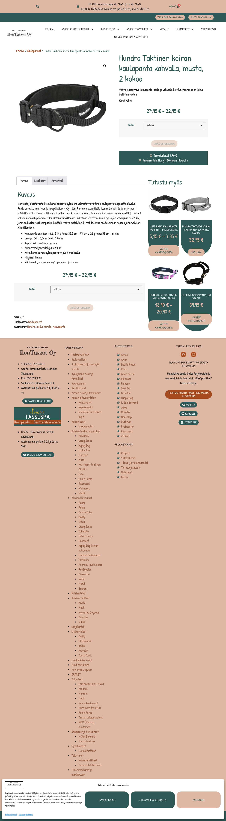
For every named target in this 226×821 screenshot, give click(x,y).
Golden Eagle (86, 536)
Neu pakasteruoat (88, 703)
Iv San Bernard (87, 736)
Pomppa (83, 617)
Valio (81, 579)
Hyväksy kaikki (107, 800)
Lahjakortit (183, 29)
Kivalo (82, 603)
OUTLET (76, 674)
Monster (83, 455)
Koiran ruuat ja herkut (75, 29)
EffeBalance (85, 641)
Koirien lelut (79, 593)
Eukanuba (84, 531)
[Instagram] (193, 354)
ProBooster (85, 569)
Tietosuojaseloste (26, 814)
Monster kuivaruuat (89, 555)
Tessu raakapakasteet (91, 717)
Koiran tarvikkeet (137, 29)
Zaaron (83, 588)
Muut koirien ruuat (82, 660)
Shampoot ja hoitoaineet (85, 731)
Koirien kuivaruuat (82, 498)
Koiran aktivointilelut (84, 397)
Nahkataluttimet (88, 760)
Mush (81, 460)
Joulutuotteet (79, 359)
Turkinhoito (108, 29)
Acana (82, 502)
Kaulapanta (59, 326)
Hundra (31, 326)
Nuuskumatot (86, 407)
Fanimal (83, 689)
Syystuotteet (79, 746)
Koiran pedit (78, 421)
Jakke (82, 646)
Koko (131, 125)
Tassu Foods (85, 655)
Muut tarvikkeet (80, 665)
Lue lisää (196, 252)
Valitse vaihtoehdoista (164, 250)
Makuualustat (86, 426)
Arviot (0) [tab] (57, 180)
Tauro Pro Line (87, 741)
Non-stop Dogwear (89, 612)
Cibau (82, 522)
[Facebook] (183, 354)
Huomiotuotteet (87, 751)
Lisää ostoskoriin (164, 144)
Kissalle (164, 29)
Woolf (82, 493)
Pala (81, 474)
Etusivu (50, 29)
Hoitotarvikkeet (80, 355)
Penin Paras (85, 479)
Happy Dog (84, 445)
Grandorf (84, 541)
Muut (81, 607)
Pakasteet (77, 679)
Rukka (82, 622)
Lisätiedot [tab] (39, 180)
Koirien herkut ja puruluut (86, 431)
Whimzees (84, 488)
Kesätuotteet (79, 388)
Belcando (84, 436)
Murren (83, 693)
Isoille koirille (43, 326)
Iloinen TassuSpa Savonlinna (131, 37)
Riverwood (84, 483)
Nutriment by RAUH (90, 708)
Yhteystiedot (208, 29)
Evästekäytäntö (11, 814)
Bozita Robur (86, 512)
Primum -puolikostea (90, 564)
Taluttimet (78, 755)
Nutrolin (83, 650)
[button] (37, 7)
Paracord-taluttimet (90, 765)
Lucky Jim (84, 450)
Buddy (82, 517)
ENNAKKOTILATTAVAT (91, 684)
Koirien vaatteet (81, 598)
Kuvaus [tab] (24, 180)
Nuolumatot (85, 402)
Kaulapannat (34, 51)
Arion (82, 507)
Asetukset (198, 800)
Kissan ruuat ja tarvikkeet (86, 393)
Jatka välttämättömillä (152, 800)
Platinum (84, 560)
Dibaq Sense (85, 440)
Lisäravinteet (79, 631)
